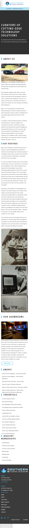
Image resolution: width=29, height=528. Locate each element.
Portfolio (4, 504)
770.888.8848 (4, 482)
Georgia (3, 475)
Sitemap (25, 519)
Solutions (4, 499)
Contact (3, 512)
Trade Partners (5, 507)
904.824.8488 (4, 492)
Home (2, 494)
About (3, 497)
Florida (3, 486)
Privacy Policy (15, 519)
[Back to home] (14, 3)
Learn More (7, 363)
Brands (3, 509)
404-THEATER (8, 8)
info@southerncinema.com (17, 8)
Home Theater (5, 502)
